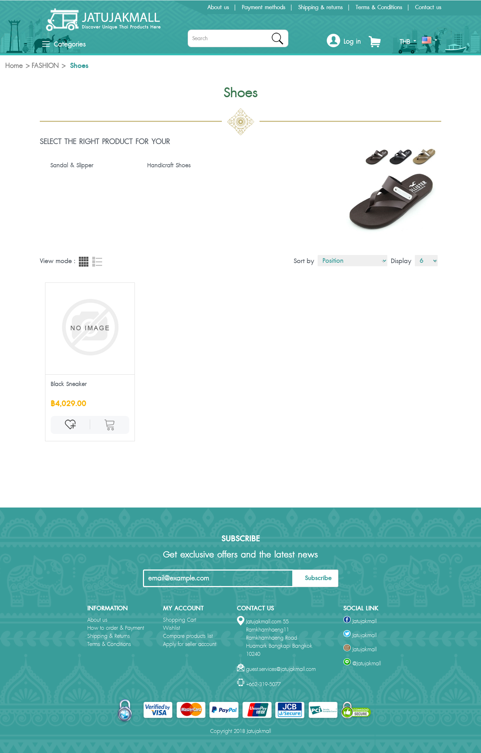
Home (14, 65)
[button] (344, 42)
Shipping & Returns (108, 636)
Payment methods (263, 7)
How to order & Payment (115, 628)
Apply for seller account (189, 644)
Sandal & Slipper (71, 165)
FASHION (45, 65)
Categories (70, 44)
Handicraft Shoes (169, 165)
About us (218, 7)
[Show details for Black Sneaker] (90, 327)
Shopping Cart (179, 620)
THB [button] (406, 42)
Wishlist (171, 628)
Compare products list (188, 636)
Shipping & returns (320, 7)
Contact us (428, 7)
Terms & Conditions (379, 7)
